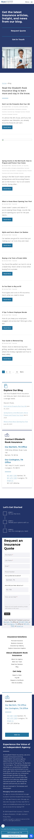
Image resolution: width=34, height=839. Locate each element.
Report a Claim (16, 675)
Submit (7, 614)
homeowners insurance (20, 109)
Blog (17, 667)
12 (17, 372)
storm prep (10, 173)
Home (4, 83)
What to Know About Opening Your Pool (17, 201)
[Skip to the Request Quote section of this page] (16, 31)
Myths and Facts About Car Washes (15, 232)
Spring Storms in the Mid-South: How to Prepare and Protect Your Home (17, 162)
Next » (22, 372)
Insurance (4, 111)
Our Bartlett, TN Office (16, 447)
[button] (29, 2)
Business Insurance (16, 165)
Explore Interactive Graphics (17, 648)
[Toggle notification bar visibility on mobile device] (3, 826)
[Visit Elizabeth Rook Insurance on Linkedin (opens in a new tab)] (6, 728)
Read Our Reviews (17, 664)
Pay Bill (17, 677)
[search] (22, 2)
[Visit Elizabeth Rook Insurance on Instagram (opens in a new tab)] (10, 728)
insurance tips (10, 111)
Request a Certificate (17, 680)
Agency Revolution (10, 814)
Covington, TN (12, 624)
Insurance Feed (7, 204)
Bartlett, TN (8, 622)
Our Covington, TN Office (16, 708)
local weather (12, 170)
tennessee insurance (12, 114)
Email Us (10, 481)
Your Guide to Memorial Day (12, 341)
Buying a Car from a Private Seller (14, 258)
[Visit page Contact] (16, 40)
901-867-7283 (12, 476)
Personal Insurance (17, 640)
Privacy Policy (7, 817)
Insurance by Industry (17, 645)
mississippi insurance (20, 111)
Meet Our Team (17, 661)
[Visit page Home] (7, 2)
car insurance (15, 106)
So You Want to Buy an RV (11, 286)
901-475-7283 (12, 478)
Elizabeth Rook (7, 106)
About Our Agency (17, 659)
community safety (23, 106)
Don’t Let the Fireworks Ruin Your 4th (16, 104)
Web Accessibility (17, 682)
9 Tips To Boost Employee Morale (14, 312)
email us (20, 626)
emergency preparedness (8, 109)
